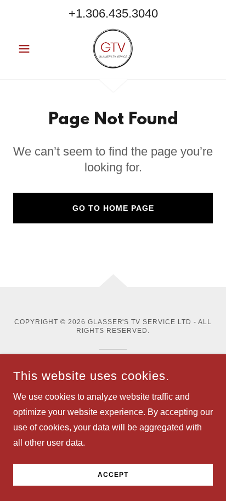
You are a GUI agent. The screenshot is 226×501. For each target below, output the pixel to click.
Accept (113, 475)
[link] (113, 49)
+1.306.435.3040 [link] (113, 13)
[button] (28, 49)
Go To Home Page (113, 208)
